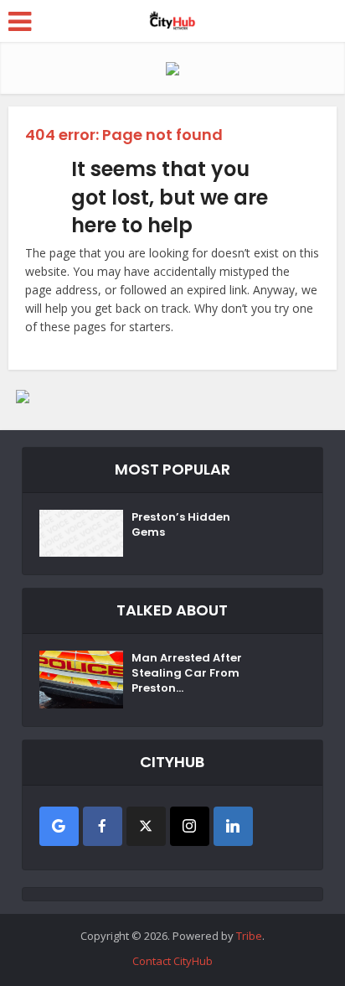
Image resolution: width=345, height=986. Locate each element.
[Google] (59, 826)
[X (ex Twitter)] (146, 826)
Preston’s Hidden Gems (180, 525)
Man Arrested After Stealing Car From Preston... (186, 673)
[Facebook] (102, 826)
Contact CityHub (172, 960)
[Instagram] (189, 826)
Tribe (249, 935)
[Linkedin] (233, 826)
